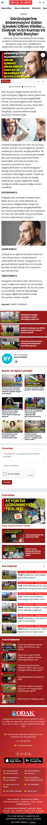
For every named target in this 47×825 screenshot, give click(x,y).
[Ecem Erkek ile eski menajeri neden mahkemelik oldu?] (12, 426)
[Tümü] (44, 566)
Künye (33, 802)
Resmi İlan (7, 8)
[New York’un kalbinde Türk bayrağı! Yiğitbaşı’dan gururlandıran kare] (34, 403)
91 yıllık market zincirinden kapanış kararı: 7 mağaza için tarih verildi (33, 437)
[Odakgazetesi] (20, 2)
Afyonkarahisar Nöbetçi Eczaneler (10, 772)
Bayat (39, 808)
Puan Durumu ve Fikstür (11, 785)
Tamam (32, 822)
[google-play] (33, 761)
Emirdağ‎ (39, 811)
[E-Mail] (16, 362)
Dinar (33, 811)
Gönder (6, 482)
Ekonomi (36, 8)
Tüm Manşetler (33, 784)
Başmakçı (32, 808)
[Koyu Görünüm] (44, 2)
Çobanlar (19, 811)
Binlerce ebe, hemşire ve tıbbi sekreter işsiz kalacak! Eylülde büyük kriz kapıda (11, 391)
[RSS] (29, 754)
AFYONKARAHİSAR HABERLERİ (15, 808)
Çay (12, 811)
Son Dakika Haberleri (14, 791)
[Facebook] (17, 754)
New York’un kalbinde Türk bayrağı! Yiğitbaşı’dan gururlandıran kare (33, 413)
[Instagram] (25, 754)
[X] (21, 754)
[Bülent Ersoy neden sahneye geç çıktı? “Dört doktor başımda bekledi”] (12, 403)
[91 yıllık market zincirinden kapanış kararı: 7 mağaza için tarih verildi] (34, 426)
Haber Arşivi (32, 791)
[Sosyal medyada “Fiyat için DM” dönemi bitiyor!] (34, 380)
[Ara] (40, 2)
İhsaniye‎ (21, 813)
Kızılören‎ (38, 813)
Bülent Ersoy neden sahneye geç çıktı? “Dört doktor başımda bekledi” (11, 413)
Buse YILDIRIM (15, 87)
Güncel (23, 14)
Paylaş (7, 81)
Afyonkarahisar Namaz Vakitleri (10, 778)
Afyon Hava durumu (11, 802)
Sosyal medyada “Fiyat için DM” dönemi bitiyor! (34, 389)
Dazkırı (27, 811)
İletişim (40, 802)
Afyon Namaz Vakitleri (30, 799)
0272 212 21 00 (25, 741)
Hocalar (14, 813)
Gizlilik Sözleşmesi (23, 804)
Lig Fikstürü (25, 802)
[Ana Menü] (2, 2)
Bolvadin (6, 811)
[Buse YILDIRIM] (7, 358)
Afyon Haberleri (22, 8)
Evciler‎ (6, 813)
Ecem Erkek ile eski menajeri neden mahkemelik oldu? (9, 436)
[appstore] (13, 761)
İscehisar (30, 813)
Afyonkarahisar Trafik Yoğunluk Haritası (33, 778)
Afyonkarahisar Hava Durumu (32, 772)
